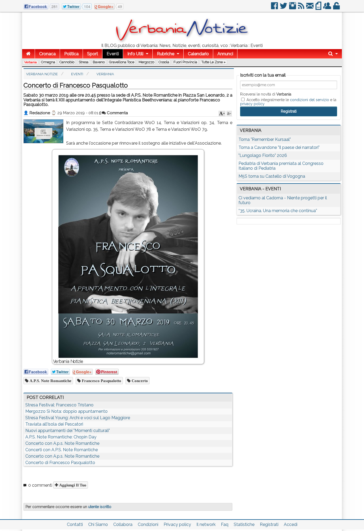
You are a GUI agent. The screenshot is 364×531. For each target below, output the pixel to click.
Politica (71, 53)
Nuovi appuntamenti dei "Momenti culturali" (67, 430)
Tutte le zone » (213, 62)
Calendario (198, 53)
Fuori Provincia (185, 62)
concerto (139, 381)
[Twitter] (284, 7)
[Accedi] (337, 7)
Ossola (164, 62)
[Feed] (301, 7)
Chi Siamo (98, 524)
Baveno (99, 62)
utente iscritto (99, 507)
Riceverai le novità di (265, 94)
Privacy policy (177, 524)
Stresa (83, 62)
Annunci (225, 53)
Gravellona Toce (121, 62)
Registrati (269, 524)
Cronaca (47, 53)
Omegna (48, 62)
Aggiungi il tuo (72, 485)
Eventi (113, 53)
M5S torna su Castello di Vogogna (271, 176)
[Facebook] (275, 7)
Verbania (30, 62)
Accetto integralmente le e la (288, 102)
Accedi (290, 524)
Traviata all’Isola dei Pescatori (54, 424)
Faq (224, 524)
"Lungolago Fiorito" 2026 (262, 155)
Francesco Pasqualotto (101, 381)
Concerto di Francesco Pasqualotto (60, 462)
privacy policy (252, 104)
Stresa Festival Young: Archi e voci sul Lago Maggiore (77, 417)
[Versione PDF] (319, 7)
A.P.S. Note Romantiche (50, 381)
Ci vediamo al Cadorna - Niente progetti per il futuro (282, 200)
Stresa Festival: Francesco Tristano (59, 404)
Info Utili (135, 53)
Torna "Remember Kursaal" (264, 139)
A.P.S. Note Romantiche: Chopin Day (60, 436)
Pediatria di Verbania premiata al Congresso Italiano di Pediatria (280, 166)
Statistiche (244, 524)
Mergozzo (146, 62)
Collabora (122, 524)
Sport (92, 53)
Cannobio (66, 62)
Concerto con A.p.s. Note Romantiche (62, 443)
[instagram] (293, 7)
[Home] (28, 53)
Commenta (117, 112)
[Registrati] (327, 7)
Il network (206, 524)
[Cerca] (333, 53)
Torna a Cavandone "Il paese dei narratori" (278, 147)
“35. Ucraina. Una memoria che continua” (277, 210)
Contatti (75, 524)
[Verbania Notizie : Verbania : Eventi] (182, 41)
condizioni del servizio (309, 100)
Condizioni (148, 524)
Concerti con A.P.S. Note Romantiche (61, 449)
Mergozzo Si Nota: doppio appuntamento (66, 411)
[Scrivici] (310, 7)
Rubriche (165, 53)
